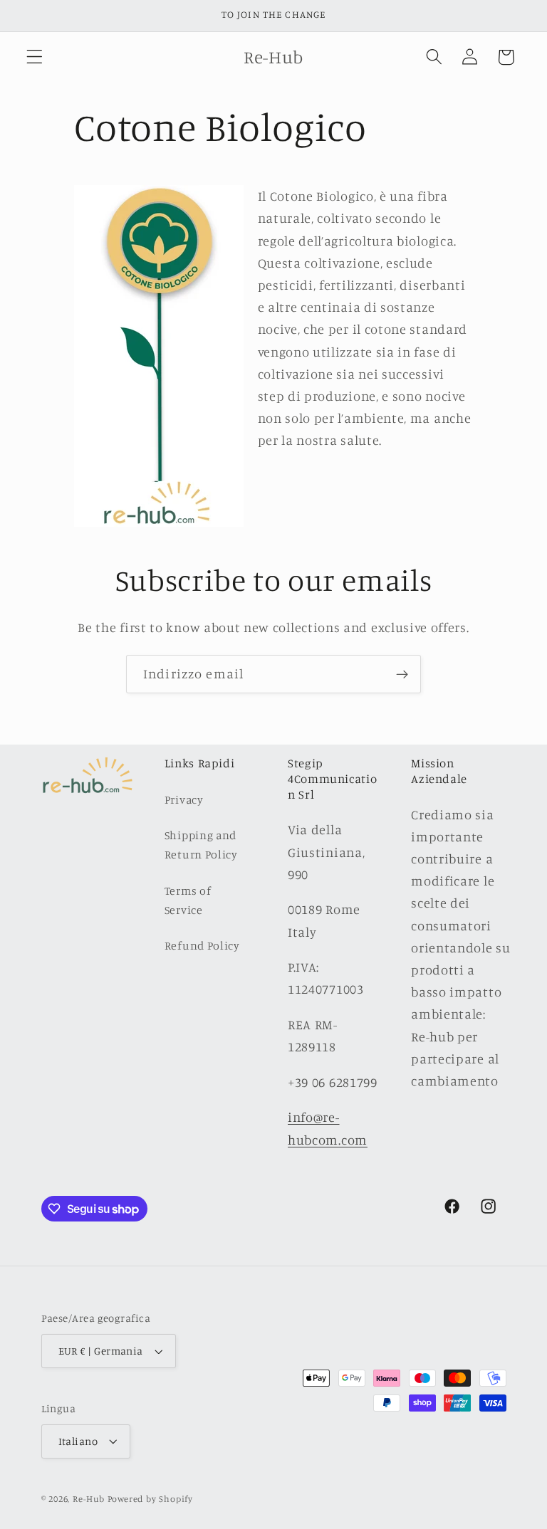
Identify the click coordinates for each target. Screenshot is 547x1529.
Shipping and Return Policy (201, 844)
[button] (34, 57)
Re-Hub (89, 1498)
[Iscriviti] (402, 674)
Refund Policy (202, 945)
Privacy (184, 799)
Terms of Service (188, 900)
